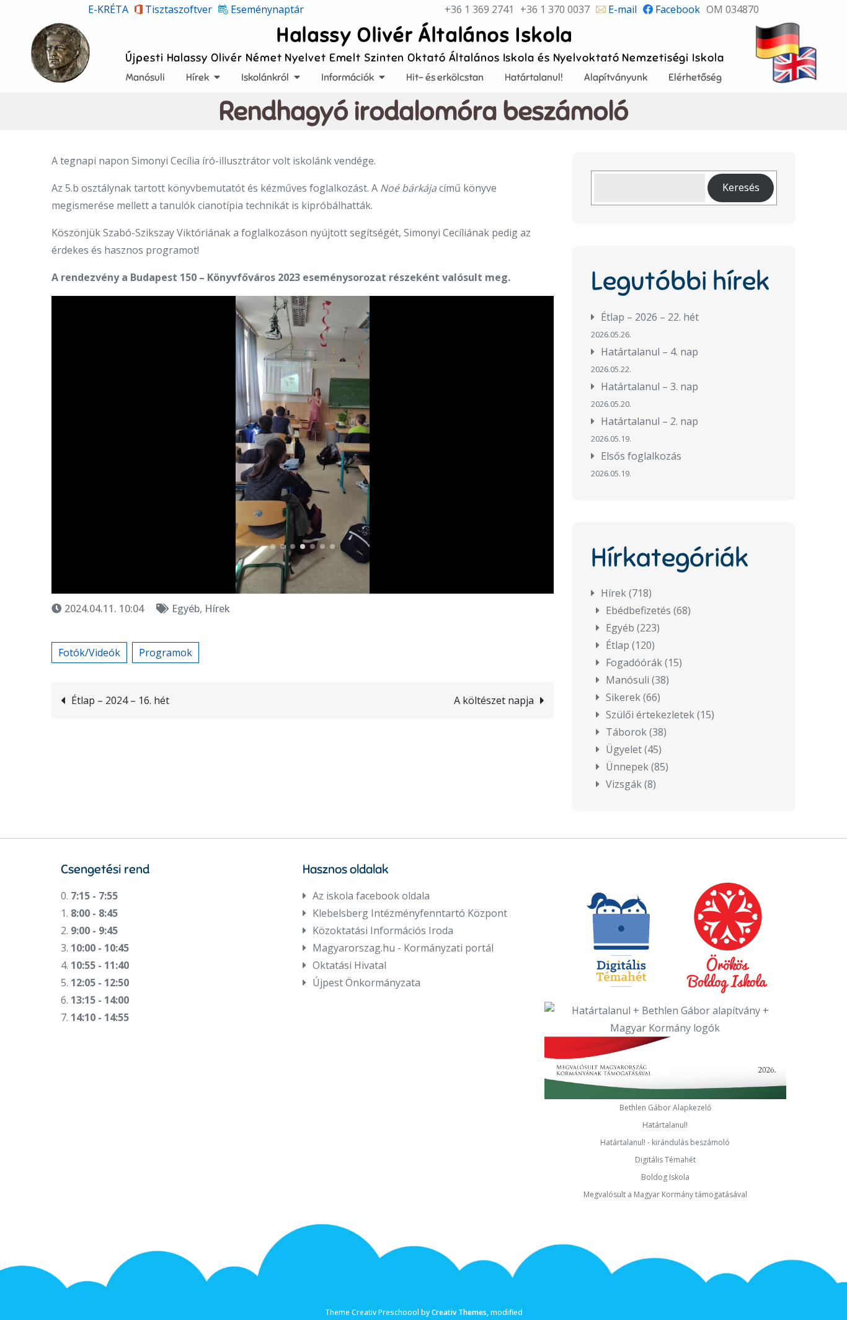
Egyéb (186, 608)
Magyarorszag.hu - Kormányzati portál (403, 948)
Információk (347, 77)
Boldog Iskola (665, 1177)
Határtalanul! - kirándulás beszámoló (665, 1142)
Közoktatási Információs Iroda (383, 930)
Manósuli (145, 77)
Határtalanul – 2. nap (649, 421)
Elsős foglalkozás (641, 456)
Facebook (676, 9)
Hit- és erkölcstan (445, 77)
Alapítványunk (615, 77)
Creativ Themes (459, 1312)
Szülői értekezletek (650, 714)
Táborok (626, 732)
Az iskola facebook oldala (371, 896)
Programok (165, 652)
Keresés (741, 187)
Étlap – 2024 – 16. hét (120, 700)
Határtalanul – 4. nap (649, 352)
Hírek (197, 77)
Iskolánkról (265, 77)
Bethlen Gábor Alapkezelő (665, 1107)
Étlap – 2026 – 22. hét (650, 317)
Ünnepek (627, 767)
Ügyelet (624, 749)
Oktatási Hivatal (349, 965)
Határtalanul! (534, 77)
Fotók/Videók (89, 652)
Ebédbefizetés (638, 610)
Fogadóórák (634, 662)
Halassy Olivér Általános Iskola (425, 34)
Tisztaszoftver (177, 9)
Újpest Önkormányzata (366, 982)
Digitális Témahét (665, 1159)
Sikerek (623, 697)
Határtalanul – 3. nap (649, 386)
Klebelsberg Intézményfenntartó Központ (410, 913)
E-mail (621, 9)
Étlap (617, 645)
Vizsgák (624, 784)
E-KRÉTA (108, 9)
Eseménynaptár (266, 9)
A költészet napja (494, 700)
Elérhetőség (695, 77)
